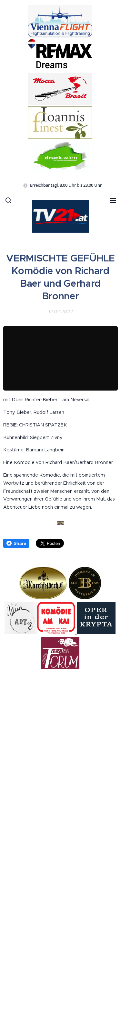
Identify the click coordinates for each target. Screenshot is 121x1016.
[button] (8, 200)
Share (20, 543)
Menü (112, 200)
